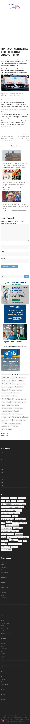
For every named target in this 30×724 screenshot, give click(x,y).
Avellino (14, 380)
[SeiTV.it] (15, 5)
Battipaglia (7, 383)
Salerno (18, 95)
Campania (4, 95)
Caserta (4, 582)
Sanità (3, 669)
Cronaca (10, 95)
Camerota (4, 387)
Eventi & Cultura (23, 187)
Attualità (13, 210)
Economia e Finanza (7, 613)
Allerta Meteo (22, 377)
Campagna (10, 387)
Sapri (20, 420)
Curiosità (4, 597)
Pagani (4, 417)
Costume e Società (7, 587)
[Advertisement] (15, 30)
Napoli (16, 411)
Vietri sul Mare (15, 426)
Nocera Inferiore (8, 414)
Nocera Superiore (19, 414)
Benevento (5, 572)
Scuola (4, 679)
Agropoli (14, 377)
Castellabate (19, 390)
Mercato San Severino (13, 405)
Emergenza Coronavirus (8, 618)
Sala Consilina (5, 420)
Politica (24, 210)
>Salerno (5, 377)
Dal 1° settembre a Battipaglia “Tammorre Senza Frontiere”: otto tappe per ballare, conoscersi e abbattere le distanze (14, 184)
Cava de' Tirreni (15, 393)
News (14, 95)
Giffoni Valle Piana (22, 402)
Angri (8, 380)
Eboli (9, 402)
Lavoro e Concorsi (6, 633)
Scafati (4, 423)
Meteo (4, 638)
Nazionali (4, 648)
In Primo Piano (5, 628)
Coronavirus (8, 399)
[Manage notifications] (3, 721)
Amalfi (3, 380)
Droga (3, 402)
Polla (9, 417)
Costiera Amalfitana (21, 399)
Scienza (4, 674)
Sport (3, 689)
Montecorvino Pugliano (7, 408)
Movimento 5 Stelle (7, 411)
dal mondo (4, 602)
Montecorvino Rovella (18, 408)
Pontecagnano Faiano (20, 417)
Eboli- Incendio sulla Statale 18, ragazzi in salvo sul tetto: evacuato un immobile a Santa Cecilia (14, 164)
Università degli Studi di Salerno (15, 423)
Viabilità (4, 699)
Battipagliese (17, 384)
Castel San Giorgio (5, 393)
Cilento (15, 396)
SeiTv (6, 93)
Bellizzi (23, 384)
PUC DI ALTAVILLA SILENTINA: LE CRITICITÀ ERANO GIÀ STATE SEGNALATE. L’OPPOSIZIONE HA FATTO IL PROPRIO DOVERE (15, 206)
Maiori (3, 405)
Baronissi (20, 380)
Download (4, 608)
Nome (3, 244)
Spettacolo (5, 684)
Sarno (25, 420)
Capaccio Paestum (8, 390)
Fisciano (14, 402)
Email (3, 251)
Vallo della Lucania (6, 426)
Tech (3, 694)
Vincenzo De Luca (7, 429)
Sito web (3, 258)
